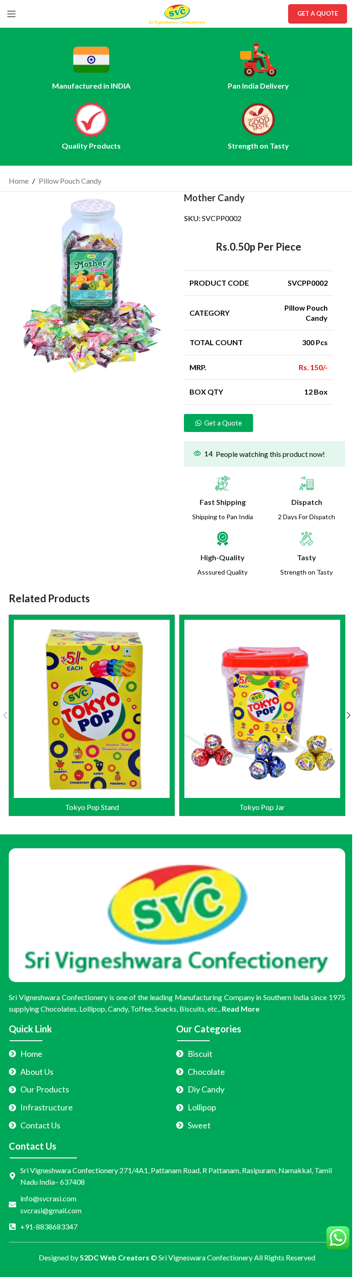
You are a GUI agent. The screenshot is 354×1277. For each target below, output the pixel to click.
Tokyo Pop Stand (92, 807)
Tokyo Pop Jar (262, 807)
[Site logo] (177, 12)
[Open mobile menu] (11, 14)
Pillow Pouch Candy (70, 180)
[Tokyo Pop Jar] (262, 709)
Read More (241, 1008)
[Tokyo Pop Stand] (92, 709)
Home (19, 180)
